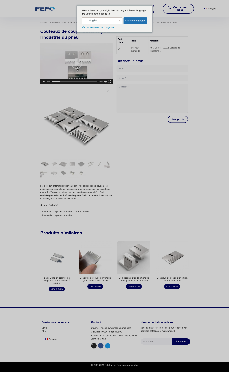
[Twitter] (107, 345)
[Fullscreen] (109, 81)
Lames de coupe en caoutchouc (58, 215)
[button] (76, 63)
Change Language (135, 20)
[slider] (74, 81)
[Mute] (105, 81)
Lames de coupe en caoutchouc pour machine (65, 211)
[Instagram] (94, 345)
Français (211, 8)
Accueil (43, 22)
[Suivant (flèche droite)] (224, 186)
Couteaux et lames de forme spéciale (66, 22)
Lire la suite (57, 289)
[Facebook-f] (101, 345)
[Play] (43, 81)
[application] (76, 63)
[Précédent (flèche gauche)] (4, 186)
